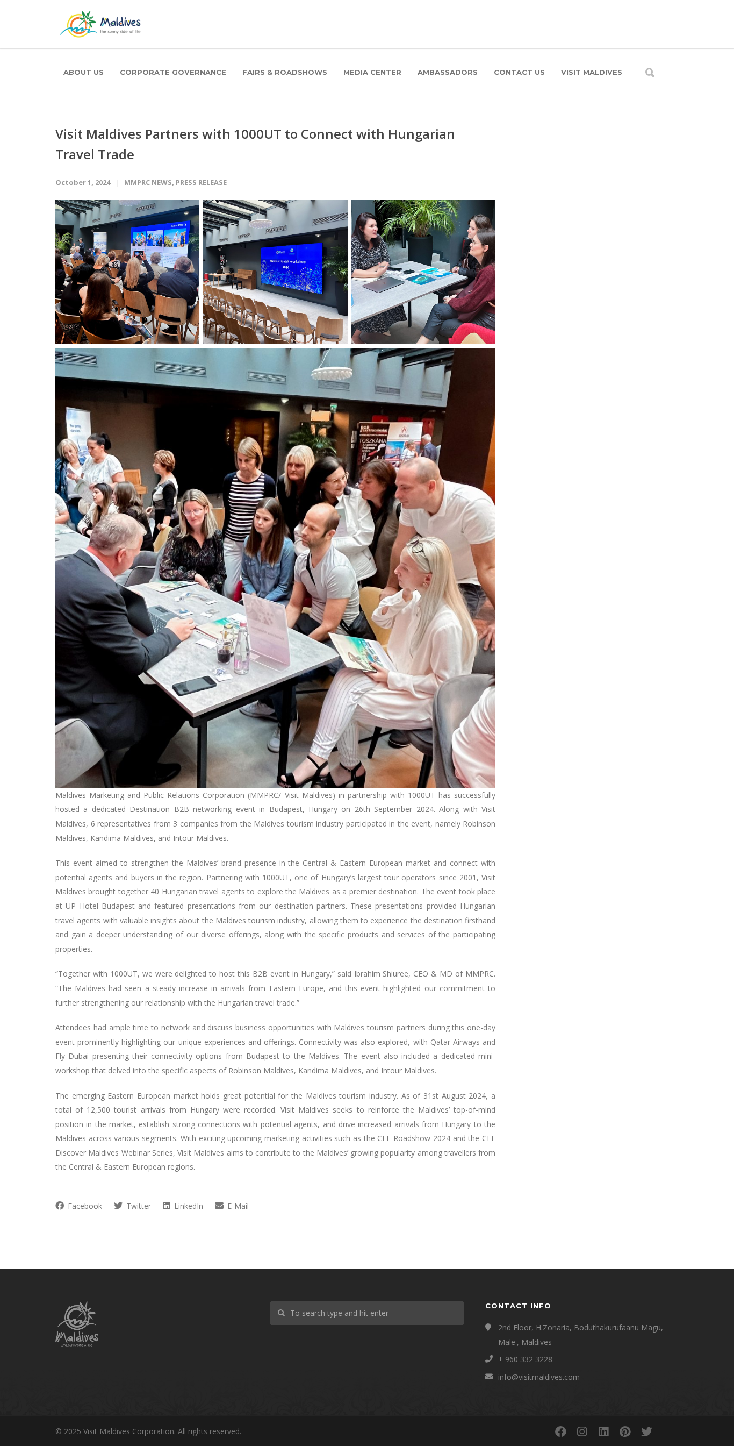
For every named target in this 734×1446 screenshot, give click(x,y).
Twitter (137, 1206)
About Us (83, 72)
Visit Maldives (591, 72)
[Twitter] (646, 1431)
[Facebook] (560, 1431)
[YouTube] (668, 1431)
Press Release (201, 182)
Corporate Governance (173, 72)
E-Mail (237, 1206)
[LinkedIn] (603, 1431)
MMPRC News (148, 182)
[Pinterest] (625, 1431)
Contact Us (519, 72)
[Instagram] (582, 1431)
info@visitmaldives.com (539, 1377)
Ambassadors (448, 72)
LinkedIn (187, 1206)
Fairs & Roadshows (284, 72)
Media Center (372, 72)
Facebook (84, 1206)
